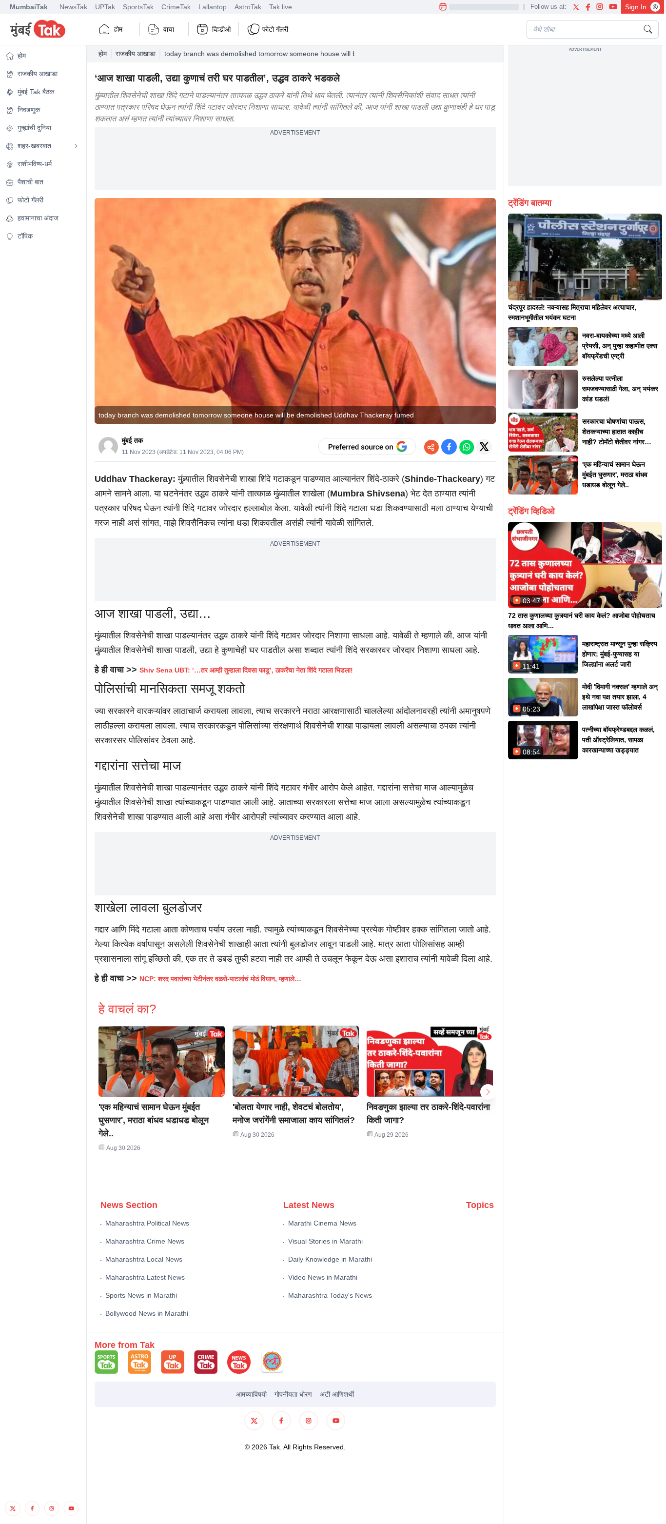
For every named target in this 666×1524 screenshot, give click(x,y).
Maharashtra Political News (147, 1223)
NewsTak (73, 7)
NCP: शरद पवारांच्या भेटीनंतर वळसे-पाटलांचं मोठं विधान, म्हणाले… (221, 979)
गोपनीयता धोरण (293, 1394)
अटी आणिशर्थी (337, 1394)
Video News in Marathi (322, 1277)
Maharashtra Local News (143, 1259)
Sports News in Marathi (141, 1295)
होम (118, 29)
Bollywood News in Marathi (146, 1313)
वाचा (168, 29)
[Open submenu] (76, 146)
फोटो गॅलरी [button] (275, 29)
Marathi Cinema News (322, 1223)
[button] (161, 1061)
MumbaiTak (29, 7)
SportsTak (138, 7)
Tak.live (280, 7)
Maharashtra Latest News (145, 1277)
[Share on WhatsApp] (466, 447)
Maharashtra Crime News (144, 1241)
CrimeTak (176, 7)
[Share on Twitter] (484, 447)
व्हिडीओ (221, 29)
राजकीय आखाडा (136, 54)
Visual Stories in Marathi (325, 1241)
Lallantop (212, 7)
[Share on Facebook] (449, 447)
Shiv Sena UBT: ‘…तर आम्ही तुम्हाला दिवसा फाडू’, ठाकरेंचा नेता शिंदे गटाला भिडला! (246, 670)
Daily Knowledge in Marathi (330, 1259)
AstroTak (248, 7)
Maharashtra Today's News (330, 1295)
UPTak (105, 7)
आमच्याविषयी (251, 1394)
